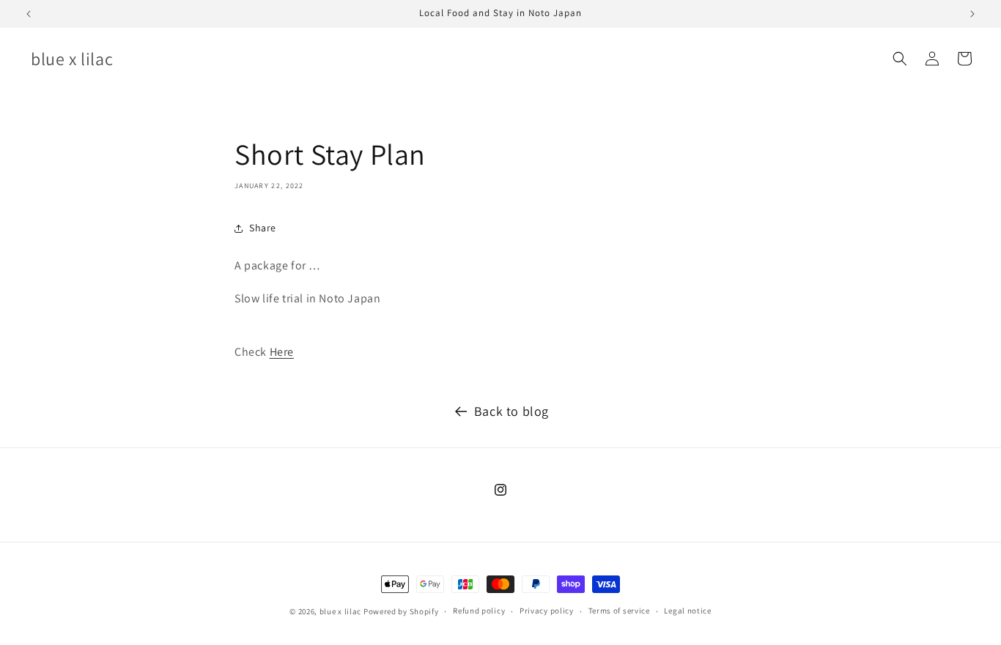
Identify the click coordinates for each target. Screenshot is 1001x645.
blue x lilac (340, 611)
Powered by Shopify (401, 611)
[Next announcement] (972, 14)
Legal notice (687, 610)
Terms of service (619, 610)
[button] (900, 58)
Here (282, 351)
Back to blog (511, 411)
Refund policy (479, 610)
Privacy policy (547, 610)
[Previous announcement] (28, 14)
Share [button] (262, 227)
